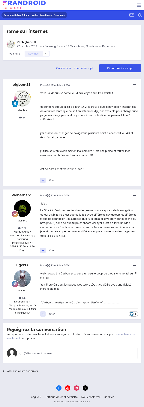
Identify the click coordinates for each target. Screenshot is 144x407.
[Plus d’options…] (134, 85)
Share (16, 53)
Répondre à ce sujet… (41, 353)
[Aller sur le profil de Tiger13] (22, 278)
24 (24, 117)
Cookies (109, 397)
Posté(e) (55, 84)
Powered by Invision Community (72, 401)
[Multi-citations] (43, 180)
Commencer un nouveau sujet (74, 68)
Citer (52, 180)
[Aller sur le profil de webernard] (22, 208)
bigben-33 (29, 42)
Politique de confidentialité (61, 397)
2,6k (23, 228)
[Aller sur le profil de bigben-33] (11, 44)
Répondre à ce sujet (120, 68)
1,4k (23, 297)
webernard (22, 195)
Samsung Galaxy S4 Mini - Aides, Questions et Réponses (80, 46)
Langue (35, 397)
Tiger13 (21, 265)
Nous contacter (90, 397)
